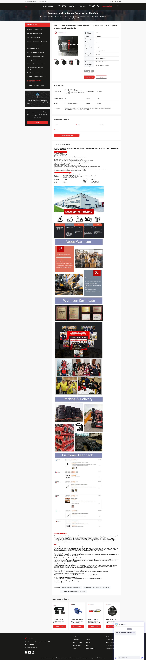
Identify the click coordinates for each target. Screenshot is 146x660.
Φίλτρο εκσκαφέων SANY (33, 48)
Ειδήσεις (88, 639)
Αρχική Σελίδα (43, 16)
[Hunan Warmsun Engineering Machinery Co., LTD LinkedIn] (115, 1)
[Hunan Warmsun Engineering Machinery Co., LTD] (30, 6)
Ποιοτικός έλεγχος (77, 645)
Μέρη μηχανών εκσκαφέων (33, 60)
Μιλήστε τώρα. (89, 77)
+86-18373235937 (42, 115)
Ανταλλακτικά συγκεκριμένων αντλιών (36, 76)
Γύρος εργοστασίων (77, 642)
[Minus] (142, 624)
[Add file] (116, 657)
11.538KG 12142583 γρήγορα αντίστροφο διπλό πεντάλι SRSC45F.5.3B (58, 621)
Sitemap (87, 645)
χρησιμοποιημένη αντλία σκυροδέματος (37, 41)
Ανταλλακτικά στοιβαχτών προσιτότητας (58, 16)
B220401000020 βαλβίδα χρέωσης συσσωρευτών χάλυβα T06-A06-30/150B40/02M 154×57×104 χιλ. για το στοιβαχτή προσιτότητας (77, 621)
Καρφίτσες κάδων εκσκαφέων (34, 33)
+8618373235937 (37, 118)
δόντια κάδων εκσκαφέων (33, 37)
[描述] (117, 6)
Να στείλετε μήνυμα (67, 135)
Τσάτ (37, 122)
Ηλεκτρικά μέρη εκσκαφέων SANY (35, 52)
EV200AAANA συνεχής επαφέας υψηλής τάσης (73, 591)
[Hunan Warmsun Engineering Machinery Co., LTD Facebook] (110, 1)
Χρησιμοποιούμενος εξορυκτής (35, 44)
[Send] (142, 657)
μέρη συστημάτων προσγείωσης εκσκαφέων (35, 68)
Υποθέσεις (88, 642)
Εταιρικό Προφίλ (76, 639)
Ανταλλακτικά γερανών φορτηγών (35, 72)
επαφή (74, 648)
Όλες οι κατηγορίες (110, 648)
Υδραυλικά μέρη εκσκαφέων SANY (35, 56)
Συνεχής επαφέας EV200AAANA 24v (71, 587)
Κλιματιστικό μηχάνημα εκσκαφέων (36, 63)
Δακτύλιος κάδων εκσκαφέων (34, 29)
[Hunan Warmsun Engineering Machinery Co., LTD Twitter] (113, 1)
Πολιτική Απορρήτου (90, 648)
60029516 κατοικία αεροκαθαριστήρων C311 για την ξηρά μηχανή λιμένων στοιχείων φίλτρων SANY (111, 621)
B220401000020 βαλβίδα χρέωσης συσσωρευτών (96, 587)
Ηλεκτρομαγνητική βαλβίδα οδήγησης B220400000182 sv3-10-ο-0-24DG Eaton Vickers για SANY (94, 621)
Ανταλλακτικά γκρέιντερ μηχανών (35, 85)
